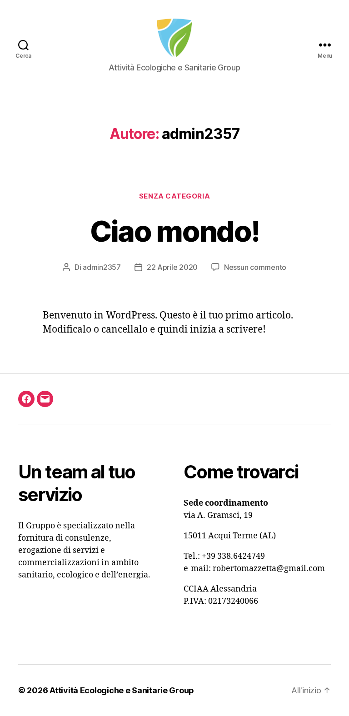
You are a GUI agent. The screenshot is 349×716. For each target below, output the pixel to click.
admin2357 (102, 267)
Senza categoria (174, 196)
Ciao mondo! (174, 231)
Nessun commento (255, 267)
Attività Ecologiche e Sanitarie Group (122, 690)
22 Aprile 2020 (172, 267)
